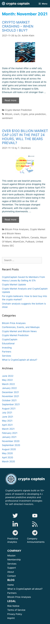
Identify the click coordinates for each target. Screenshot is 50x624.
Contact (11, 576)
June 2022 (7, 376)
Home (10, 585)
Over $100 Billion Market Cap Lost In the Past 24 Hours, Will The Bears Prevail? (25, 137)
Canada (34, 237)
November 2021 (10, 396)
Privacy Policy (14, 614)
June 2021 (7, 416)
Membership (17, 559)
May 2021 (7, 420)
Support (17, 567)
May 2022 (7, 380)
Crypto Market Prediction (18, 110)
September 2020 (11, 445)
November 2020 (10, 441)
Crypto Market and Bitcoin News (19, 331)
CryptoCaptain (9, 339)
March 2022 (8, 384)
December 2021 (10, 392)
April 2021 (7, 425)
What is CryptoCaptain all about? (19, 359)
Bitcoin (8, 114)
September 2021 (11, 404)
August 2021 (8, 408)
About (20, 572)
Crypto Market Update (14, 284)
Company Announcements (36, 540)
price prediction (37, 114)
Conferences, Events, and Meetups (21, 327)
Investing (7, 347)
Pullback (30, 241)
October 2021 (9, 400)
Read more (12, 101)
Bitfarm (25, 237)
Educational (8, 343)
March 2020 (8, 461)
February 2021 (9, 433)
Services (6, 355)
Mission (18, 555)
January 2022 (9, 388)
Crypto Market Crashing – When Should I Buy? (17, 26)
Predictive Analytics (12, 540)
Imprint (11, 618)
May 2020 (7, 453)
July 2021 (7, 412)
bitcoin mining (12, 237)
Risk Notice (13, 606)
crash (16, 114)
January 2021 (9, 437)
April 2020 (7, 457)
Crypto (24, 114)
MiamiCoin (18, 241)
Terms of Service (16, 610)
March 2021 (8, 429)
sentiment (7, 118)
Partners (6, 351)
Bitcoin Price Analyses (17, 229)
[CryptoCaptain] (15, 3)
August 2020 (9, 449)
